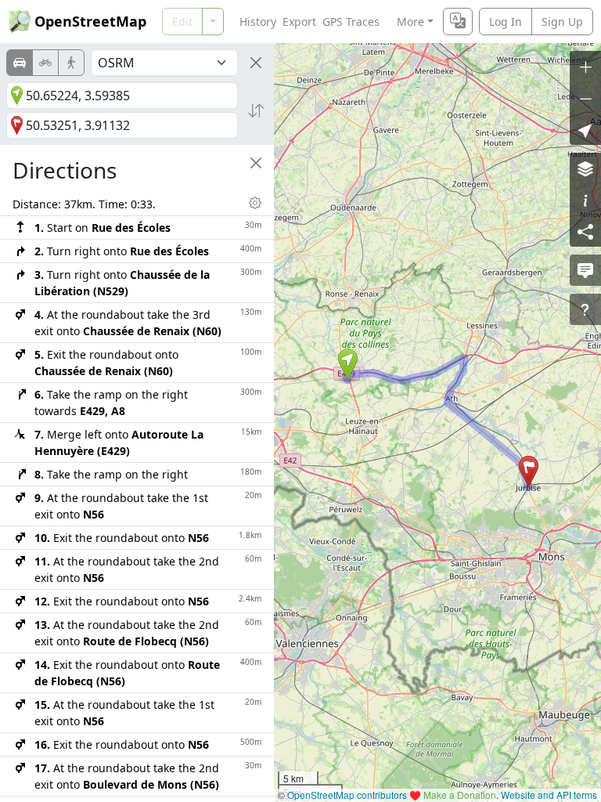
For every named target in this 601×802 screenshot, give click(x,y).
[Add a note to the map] (585, 270)
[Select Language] (458, 21)
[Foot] (71, 62)
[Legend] (585, 199)
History (257, 21)
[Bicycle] (45, 62)
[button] (348, 364)
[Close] (256, 62)
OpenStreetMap (90, 21)
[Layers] (585, 168)
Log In (505, 21)
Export (299, 21)
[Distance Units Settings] (255, 202)
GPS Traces (351, 21)
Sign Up (562, 21)
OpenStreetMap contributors (347, 794)
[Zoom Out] (585, 98)
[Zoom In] (585, 66)
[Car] (19, 62)
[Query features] (585, 309)
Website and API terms (549, 794)
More (410, 21)
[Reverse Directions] (256, 110)
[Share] (585, 231)
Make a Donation (459, 794)
